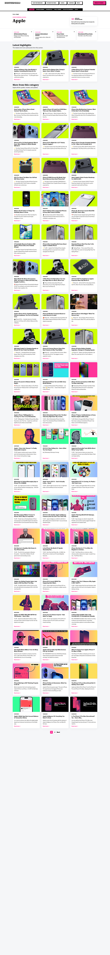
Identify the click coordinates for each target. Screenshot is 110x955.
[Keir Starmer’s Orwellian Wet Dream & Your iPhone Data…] (26, 536)
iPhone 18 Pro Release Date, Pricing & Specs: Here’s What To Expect (54, 70)
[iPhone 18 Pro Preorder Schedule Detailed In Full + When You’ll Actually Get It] (83, 130)
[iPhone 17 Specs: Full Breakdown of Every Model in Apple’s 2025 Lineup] (83, 403)
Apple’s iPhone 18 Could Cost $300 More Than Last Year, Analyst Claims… (54, 110)
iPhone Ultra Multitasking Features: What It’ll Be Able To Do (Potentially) (84, 110)
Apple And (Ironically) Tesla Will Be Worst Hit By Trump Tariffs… (83, 449)
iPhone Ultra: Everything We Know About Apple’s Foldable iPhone (54, 244)
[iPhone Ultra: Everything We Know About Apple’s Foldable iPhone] (55, 232)
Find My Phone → (99, 3)
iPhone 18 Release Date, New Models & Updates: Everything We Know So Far (25, 70)
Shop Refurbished (38, 3)
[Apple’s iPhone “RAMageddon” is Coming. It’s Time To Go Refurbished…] (26, 403)
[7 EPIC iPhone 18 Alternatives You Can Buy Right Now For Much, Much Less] (55, 267)
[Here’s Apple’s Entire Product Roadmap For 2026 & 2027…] (83, 165)
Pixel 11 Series (57, 9)
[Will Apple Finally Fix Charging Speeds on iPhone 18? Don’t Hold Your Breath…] (26, 336)
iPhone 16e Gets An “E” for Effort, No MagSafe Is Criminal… (82, 549)
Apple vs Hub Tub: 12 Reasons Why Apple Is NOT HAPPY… (83, 582)
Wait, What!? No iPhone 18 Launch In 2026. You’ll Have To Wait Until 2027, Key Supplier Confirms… (25, 280)
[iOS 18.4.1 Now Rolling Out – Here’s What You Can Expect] (55, 436)
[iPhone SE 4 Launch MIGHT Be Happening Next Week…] (55, 569)
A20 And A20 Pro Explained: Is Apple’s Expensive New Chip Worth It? (83, 279)
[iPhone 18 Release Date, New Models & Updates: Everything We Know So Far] (26, 57)
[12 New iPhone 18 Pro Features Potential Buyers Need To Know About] (83, 57)
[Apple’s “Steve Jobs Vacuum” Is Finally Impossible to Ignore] (26, 436)
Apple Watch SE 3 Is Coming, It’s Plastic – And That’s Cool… (84, 482)
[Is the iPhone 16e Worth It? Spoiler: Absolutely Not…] (55, 536)
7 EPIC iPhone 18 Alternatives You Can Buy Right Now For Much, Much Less (54, 279)
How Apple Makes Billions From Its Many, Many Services (26, 650)
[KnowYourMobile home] (12, 3)
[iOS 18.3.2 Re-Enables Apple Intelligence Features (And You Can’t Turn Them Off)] (55, 503)
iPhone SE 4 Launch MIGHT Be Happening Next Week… (52, 582)
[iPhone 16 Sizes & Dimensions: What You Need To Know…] (55, 671)
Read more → (17, 79)
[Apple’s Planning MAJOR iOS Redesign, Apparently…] (83, 503)
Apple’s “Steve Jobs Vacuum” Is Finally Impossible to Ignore (25, 449)
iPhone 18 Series (40, 9)
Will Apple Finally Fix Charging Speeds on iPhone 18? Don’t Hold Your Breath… (26, 349)
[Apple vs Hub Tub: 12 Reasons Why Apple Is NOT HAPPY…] (83, 569)
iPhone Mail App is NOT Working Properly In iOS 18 (26, 683)
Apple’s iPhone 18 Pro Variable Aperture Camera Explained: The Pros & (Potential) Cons (26, 315)
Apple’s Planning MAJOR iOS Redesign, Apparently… (83, 515)
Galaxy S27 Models (68, 9)
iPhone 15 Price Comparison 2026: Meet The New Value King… (83, 382)
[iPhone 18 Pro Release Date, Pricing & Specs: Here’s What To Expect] (55, 57)
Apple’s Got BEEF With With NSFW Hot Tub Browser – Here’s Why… (25, 615)
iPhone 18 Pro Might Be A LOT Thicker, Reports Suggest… (54, 143)
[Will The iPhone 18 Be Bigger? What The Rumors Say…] (83, 301)
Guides (62, 3)
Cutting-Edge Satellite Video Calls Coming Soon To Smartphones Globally (83, 615)
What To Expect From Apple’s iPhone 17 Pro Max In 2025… (83, 650)
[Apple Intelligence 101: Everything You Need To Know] (55, 704)
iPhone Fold (49, 9)
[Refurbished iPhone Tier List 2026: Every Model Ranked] (55, 369)
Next (58, 732)
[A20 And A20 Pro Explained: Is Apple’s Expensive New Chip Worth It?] (83, 267)
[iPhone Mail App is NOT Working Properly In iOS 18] (26, 671)
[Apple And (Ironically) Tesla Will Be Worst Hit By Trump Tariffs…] (83, 436)
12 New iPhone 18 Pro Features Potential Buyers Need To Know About (83, 70)
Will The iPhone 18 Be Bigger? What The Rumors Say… (83, 314)
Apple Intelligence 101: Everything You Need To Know (54, 717)
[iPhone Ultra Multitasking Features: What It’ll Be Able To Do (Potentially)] (83, 97)
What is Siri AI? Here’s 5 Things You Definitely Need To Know (24, 211)
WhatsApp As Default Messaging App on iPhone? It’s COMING (26, 482)
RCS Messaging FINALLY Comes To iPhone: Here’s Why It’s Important (24, 515)
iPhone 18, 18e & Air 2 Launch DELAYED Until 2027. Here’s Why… (83, 211)
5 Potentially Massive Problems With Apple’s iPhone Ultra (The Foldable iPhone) (24, 245)
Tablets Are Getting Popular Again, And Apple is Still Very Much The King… (25, 582)
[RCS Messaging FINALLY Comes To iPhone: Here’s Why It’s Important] (26, 503)
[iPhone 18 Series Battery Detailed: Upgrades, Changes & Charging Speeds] (83, 336)
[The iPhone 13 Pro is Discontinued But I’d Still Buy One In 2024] (83, 671)
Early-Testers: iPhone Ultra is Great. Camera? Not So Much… (24, 110)
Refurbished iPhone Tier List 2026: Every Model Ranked (54, 382)
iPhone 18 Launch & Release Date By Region (24, 382)
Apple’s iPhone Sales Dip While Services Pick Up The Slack (54, 650)
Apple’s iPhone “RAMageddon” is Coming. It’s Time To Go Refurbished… (25, 415)
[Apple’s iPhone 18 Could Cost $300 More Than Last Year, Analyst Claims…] (55, 97)
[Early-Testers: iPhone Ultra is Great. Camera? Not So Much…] (26, 97)
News (78, 3)
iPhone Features (51, 3)
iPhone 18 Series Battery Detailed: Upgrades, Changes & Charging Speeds (83, 349)
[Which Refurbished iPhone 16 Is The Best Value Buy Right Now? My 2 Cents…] (55, 403)
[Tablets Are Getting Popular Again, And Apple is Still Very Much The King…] (26, 569)
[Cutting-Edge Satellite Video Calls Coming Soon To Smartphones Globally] (83, 602)
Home (14, 14)
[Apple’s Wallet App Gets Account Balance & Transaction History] (26, 704)
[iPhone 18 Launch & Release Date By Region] (26, 369)
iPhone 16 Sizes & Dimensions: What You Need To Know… (55, 683)
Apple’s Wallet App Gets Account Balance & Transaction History (26, 717)
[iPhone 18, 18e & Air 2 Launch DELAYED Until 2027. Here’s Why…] (83, 198)
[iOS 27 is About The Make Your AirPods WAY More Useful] (26, 165)
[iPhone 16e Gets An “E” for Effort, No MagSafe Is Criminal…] (83, 536)
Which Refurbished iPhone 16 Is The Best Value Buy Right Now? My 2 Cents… (54, 415)
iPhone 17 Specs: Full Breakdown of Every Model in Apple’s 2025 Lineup (84, 415)
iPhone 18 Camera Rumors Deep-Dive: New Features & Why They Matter (54, 349)
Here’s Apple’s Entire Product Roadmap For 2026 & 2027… (83, 178)
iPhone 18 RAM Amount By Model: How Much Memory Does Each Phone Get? (54, 178)
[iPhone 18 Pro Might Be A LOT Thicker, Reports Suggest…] (55, 130)
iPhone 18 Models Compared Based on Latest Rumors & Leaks (54, 314)
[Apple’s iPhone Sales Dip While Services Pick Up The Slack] (55, 637)
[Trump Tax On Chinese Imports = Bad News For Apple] (55, 602)
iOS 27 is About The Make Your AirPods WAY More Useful (25, 178)
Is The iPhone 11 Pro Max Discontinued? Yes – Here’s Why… (83, 717)
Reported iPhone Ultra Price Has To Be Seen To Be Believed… (83, 244)
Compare (71, 3)
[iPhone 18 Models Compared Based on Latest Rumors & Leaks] (55, 301)
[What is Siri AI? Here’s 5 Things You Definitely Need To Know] (26, 198)
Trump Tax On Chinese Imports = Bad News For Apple (54, 615)
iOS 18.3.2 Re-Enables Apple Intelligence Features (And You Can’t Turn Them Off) (54, 515)
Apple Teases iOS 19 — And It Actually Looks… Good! (54, 482)
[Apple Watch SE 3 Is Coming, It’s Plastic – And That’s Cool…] (83, 469)
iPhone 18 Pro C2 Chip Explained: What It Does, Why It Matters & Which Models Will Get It (26, 144)
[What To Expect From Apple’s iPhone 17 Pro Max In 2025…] (83, 637)
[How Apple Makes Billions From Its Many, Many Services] (26, 637)
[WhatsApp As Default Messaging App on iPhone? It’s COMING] (26, 469)
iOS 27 (76, 9)
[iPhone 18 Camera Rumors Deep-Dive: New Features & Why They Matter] (55, 336)
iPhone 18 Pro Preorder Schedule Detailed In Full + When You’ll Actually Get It (84, 143)
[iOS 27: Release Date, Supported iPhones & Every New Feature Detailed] (55, 198)
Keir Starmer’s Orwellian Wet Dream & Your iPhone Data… (25, 549)
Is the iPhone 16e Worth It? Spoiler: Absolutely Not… (53, 549)
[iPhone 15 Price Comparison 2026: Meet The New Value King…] (83, 369)
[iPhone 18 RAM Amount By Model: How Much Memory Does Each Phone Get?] (55, 165)
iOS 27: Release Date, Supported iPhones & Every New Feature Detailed (55, 211)
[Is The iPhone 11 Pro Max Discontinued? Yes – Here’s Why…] (83, 704)
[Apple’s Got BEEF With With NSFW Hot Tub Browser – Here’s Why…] (26, 602)
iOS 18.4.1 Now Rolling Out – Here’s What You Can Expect (54, 449)
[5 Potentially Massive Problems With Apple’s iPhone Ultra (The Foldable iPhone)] (26, 232)
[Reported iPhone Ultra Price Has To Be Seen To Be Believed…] (83, 232)
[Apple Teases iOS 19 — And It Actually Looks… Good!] (55, 469)
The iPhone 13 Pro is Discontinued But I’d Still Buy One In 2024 (83, 683)
